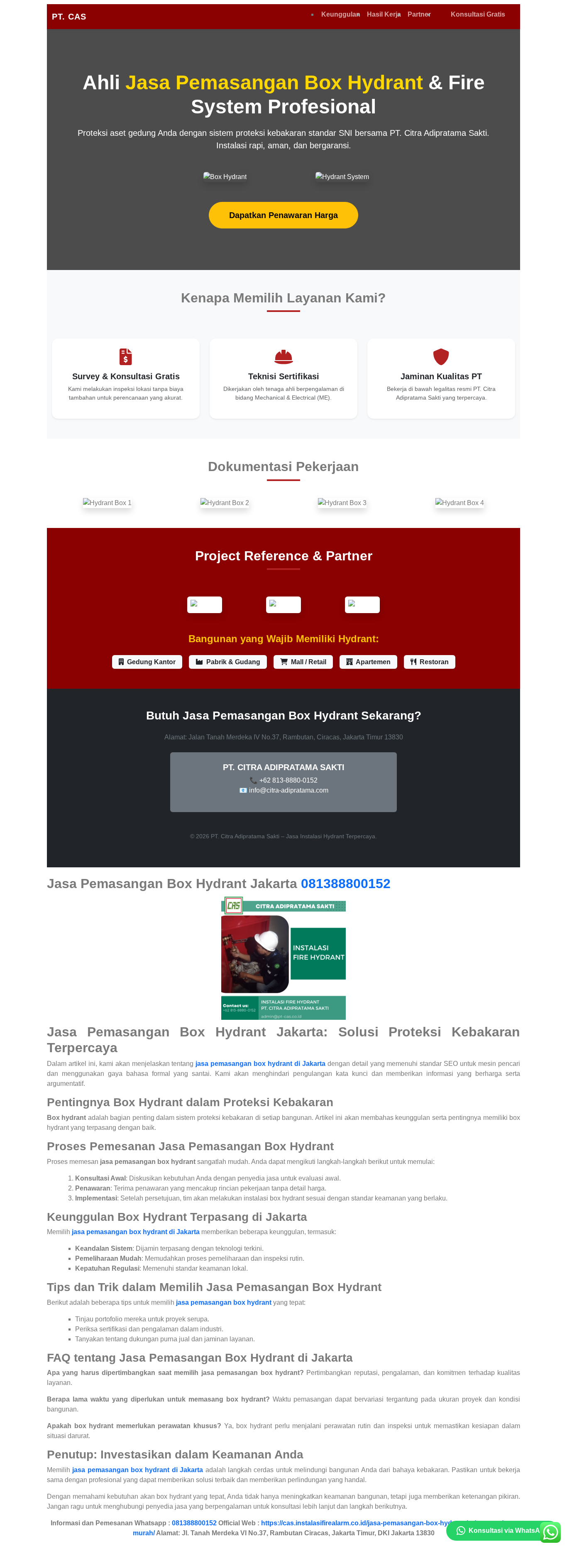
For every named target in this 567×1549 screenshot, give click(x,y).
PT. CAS (69, 16)
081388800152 (346, 883)
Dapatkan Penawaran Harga (283, 215)
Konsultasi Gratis (478, 14)
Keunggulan (340, 14)
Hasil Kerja (384, 14)
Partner (419, 14)
